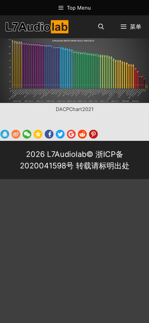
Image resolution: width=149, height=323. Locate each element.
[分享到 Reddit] (82, 134)
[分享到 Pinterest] (93, 134)
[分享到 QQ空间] (38, 134)
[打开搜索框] (100, 26)
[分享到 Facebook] (49, 134)
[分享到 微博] (15, 134)
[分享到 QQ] (4, 134)
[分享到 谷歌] (71, 134)
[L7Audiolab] (37, 26)
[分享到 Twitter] (60, 134)
